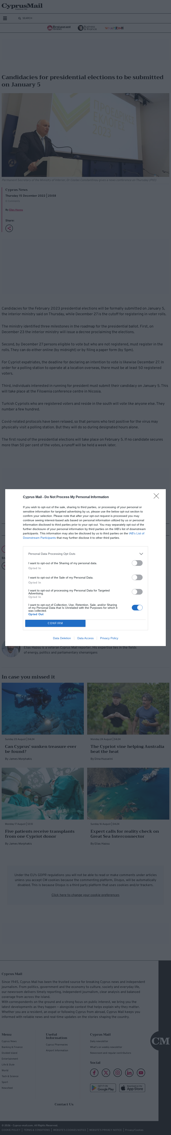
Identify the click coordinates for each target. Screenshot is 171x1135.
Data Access (85, 638)
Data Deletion (62, 638)
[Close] (158, 497)
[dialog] (85, 567)
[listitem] (85, 554)
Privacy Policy (109, 638)
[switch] (137, 563)
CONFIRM (55, 623)
